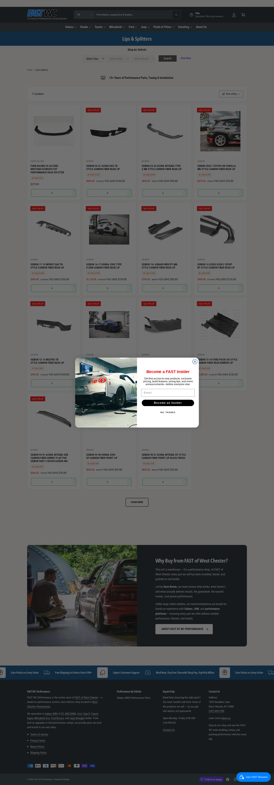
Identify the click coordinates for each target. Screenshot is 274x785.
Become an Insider (168, 402)
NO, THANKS (168, 412)
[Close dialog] (194, 361)
